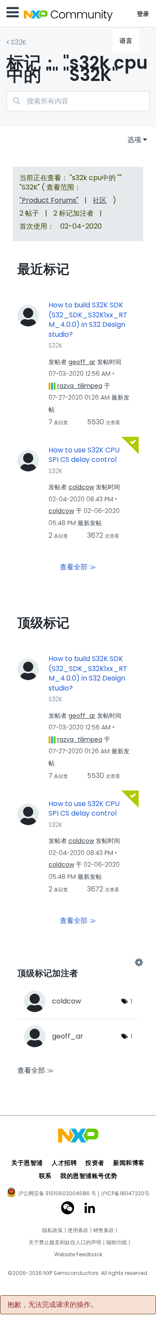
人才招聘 (64, 1162)
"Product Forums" (49, 200)
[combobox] (78, 101)
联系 (45, 1175)
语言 (126, 40)
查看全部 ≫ (78, 567)
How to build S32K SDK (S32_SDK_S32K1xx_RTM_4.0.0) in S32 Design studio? (88, 319)
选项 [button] (134, 140)
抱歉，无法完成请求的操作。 (52, 1305)
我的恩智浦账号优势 (88, 1175)
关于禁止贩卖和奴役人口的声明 (65, 1242)
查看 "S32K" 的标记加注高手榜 (78, 962)
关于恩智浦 (27, 1162)
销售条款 (103, 1230)
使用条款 (78, 1230)
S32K (18, 42)
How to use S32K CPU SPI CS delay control (84, 455)
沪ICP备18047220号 (125, 1193)
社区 (100, 200)
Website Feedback (78, 1254)
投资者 (94, 1162)
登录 (143, 14)
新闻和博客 (129, 1162)
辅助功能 (116, 1242)
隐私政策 (52, 1230)
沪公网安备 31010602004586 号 (57, 1194)
